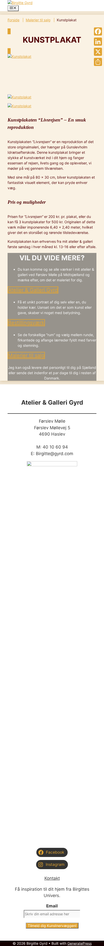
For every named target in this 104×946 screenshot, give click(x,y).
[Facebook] (98, 31)
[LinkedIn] (98, 42)
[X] (98, 52)
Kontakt (52, 878)
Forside (13, 20)
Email (52, 905)
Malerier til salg (38, 20)
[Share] (98, 62)
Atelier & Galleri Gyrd (33, 290)
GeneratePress (79, 943)
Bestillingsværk (26, 323)
